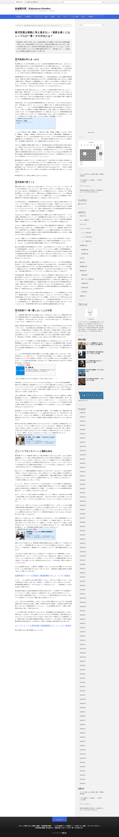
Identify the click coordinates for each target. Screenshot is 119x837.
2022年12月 (83, 598)
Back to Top (60, 819)
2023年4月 (82, 581)
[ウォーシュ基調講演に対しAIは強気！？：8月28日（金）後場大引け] (81, 346)
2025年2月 (82, 488)
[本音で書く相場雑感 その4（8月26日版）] (81, 372)
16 (100, 153)
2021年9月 (82, 661)
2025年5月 (82, 476)
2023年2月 (82, 589)
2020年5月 (82, 728)
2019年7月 (82, 771)
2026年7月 (82, 417)
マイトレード (37, 16)
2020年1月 (82, 745)
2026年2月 (82, 438)
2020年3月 (82, 737)
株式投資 (19, 16)
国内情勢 (83, 249)
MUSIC (83, 16)
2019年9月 (82, 762)
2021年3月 (82, 686)
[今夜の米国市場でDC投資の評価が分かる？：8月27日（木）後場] (81, 354)
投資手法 (83, 287)
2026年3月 (82, 433)
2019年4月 (82, 783)
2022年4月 (82, 631)
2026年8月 (82, 412)
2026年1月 (82, 442)
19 (88, 156)
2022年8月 (82, 615)
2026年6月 (82, 421)
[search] (103, 2)
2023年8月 (82, 564)
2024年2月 (82, 539)
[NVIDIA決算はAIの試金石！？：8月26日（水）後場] (81, 381)
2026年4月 (82, 429)
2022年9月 (82, 610)
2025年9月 (82, 459)
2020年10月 (83, 707)
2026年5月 (82, 425)
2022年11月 (83, 602)
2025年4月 (82, 480)
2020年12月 (83, 699)
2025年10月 (83, 454)
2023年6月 (82, 572)
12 (88, 153)
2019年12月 (83, 749)
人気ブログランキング (83, 400)
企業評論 (83, 275)
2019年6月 (82, 775)
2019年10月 (83, 758)
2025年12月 (83, 446)
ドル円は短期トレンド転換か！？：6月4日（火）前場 (69, 826)
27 (91, 159)
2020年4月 (82, 733)
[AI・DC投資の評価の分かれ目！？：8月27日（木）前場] (81, 363)
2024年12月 (83, 497)
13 (91, 153)
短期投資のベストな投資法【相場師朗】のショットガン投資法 (42, 575)
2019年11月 (83, 754)
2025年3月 (82, 484)
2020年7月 (82, 720)
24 (81, 159)
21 (94, 156)
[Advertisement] (91, 57)
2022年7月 (82, 619)
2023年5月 (82, 577)
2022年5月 (82, 627)
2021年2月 (82, 690)
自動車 (52, 16)
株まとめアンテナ (82, 203)
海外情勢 (83, 253)
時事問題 (90, 16)
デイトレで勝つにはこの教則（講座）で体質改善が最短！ (35, 826)
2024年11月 (83, 501)
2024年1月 (82, 543)
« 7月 (81, 164)
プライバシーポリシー (85, 186)
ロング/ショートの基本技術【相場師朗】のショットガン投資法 (43, 625)
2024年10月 (83, 505)
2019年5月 (82, 779)
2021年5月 (82, 678)
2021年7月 (82, 669)
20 (91, 156)
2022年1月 (82, 644)
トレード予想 (84, 232)
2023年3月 (82, 585)
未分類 (83, 291)
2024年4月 (82, 530)
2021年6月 (82, 674)
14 (94, 153)
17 (81, 156)
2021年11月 (83, 653)
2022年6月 (82, 623)
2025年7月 (82, 467)
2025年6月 (82, 471)
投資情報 (83, 283)
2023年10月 (83, 556)
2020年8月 (82, 716)
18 (84, 156)
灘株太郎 (64, 833)
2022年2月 (82, 640)
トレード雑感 (84, 241)
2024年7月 (82, 518)
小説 (59, 16)
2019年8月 (82, 766)
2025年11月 (83, 450)
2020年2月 (82, 741)
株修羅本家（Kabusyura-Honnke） (33, 8)
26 (88, 159)
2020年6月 (82, 724)
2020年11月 (83, 703)
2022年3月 (82, 636)
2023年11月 (83, 551)
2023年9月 (82, 560)
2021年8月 (82, 665)
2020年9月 (82, 712)
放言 (46, 16)
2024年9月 (82, 509)
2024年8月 (82, 513)
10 (81, 153)
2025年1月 (82, 492)
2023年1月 (82, 594)
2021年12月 (83, 648)
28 (94, 159)
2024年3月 (82, 535)
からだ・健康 (74, 16)
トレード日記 (84, 237)
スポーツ (65, 16)
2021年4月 (82, 682)
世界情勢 (27, 16)
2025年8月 (82, 463)
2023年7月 (82, 568)
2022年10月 (83, 606)
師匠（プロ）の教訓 (86, 279)
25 (84, 159)
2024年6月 (82, 522)
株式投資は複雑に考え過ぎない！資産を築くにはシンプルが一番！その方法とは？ (59, 827)
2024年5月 (82, 526)
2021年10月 (83, 657)
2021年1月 (82, 695)
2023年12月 (83, 547)
